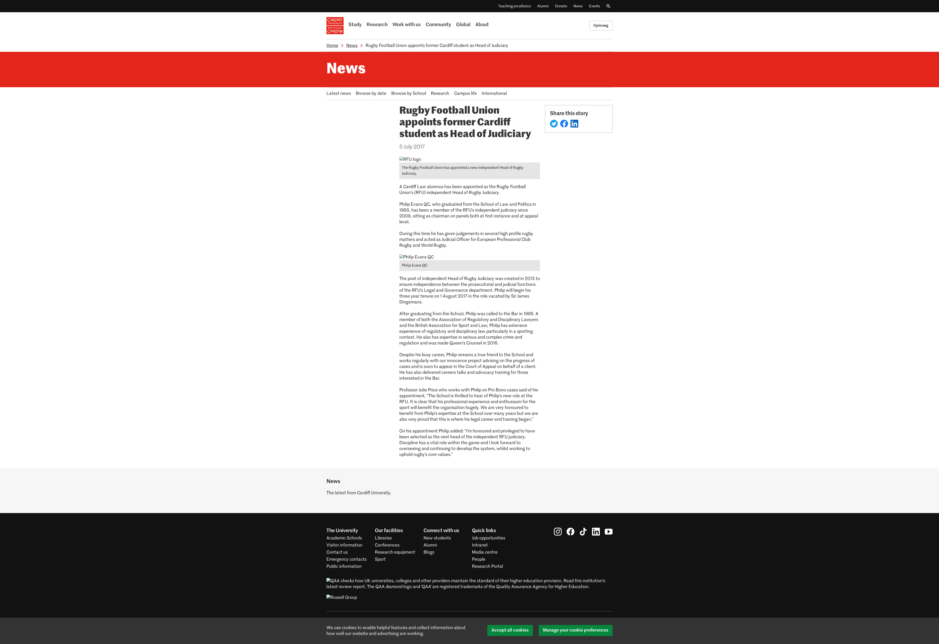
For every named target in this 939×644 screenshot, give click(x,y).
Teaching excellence (514, 6)
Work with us (406, 24)
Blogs (429, 552)
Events (594, 6)
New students (437, 538)
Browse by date (371, 93)
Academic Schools (344, 538)
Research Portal (487, 566)
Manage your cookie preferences (575, 630)
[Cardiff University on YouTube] (609, 531)
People (478, 559)
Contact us (337, 552)
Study (355, 24)
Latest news (338, 93)
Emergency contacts (346, 559)
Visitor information (344, 545)
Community (438, 24)
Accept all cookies (510, 630)
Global (463, 24)
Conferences (387, 545)
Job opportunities (488, 538)
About (482, 24)
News (578, 6)
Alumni (543, 6)
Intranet (480, 545)
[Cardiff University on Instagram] (558, 531)
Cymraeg (600, 25)
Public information (344, 566)
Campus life (465, 93)
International (494, 93)
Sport (380, 559)
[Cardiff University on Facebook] (570, 531)
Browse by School (408, 93)
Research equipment (395, 552)
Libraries (383, 538)
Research (377, 24)
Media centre (485, 552)
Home (332, 45)
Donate (561, 6)
